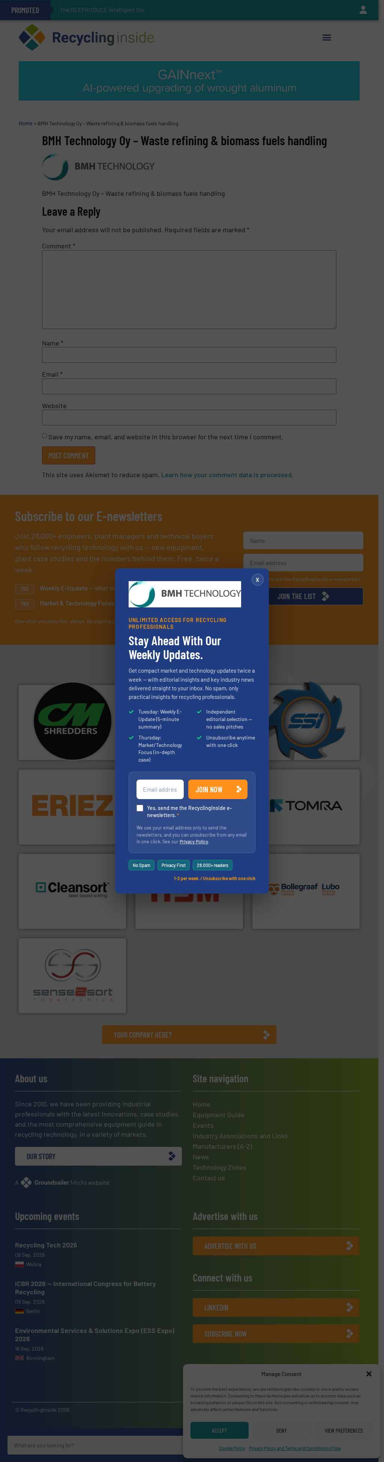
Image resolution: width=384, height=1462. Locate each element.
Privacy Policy (194, 841)
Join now (209, 789)
